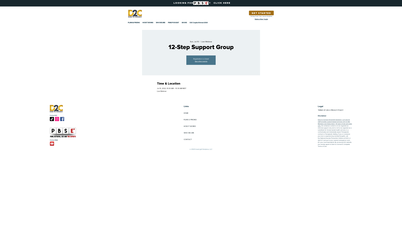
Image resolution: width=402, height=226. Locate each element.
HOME (186, 113)
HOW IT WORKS (190, 126)
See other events (201, 61)
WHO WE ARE (189, 133)
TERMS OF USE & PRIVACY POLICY (330, 110)
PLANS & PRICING (190, 119)
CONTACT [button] (188, 139)
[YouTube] (52, 144)
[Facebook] (62, 119)
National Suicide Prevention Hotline (331, 138)
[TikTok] (52, 119)
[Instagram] (57, 119)
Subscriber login (261, 19)
